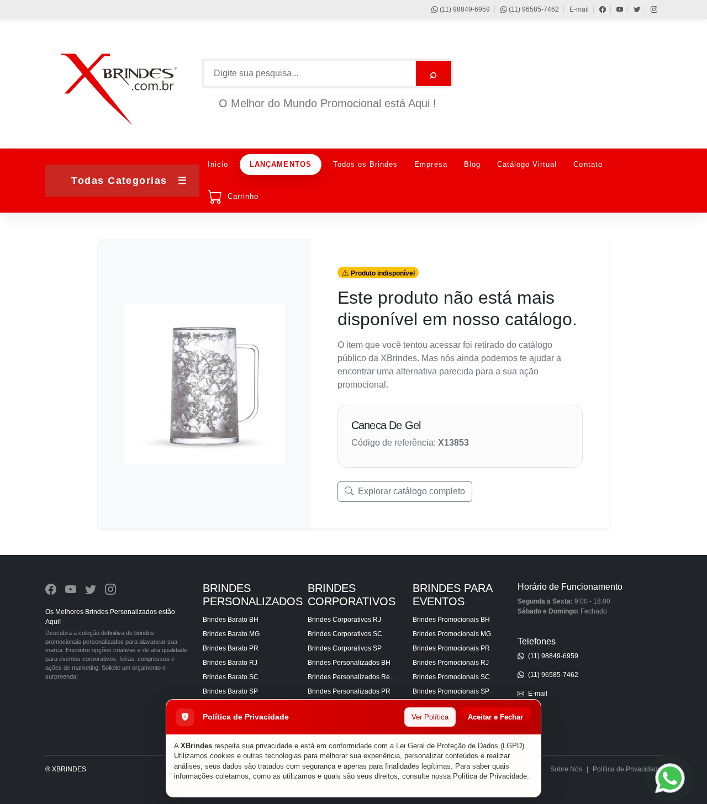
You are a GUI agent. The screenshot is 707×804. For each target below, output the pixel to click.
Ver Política (430, 717)
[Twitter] (631, 9)
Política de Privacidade (490, 776)
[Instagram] (648, 9)
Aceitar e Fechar (495, 717)
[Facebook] (597, 9)
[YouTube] (614, 9)
